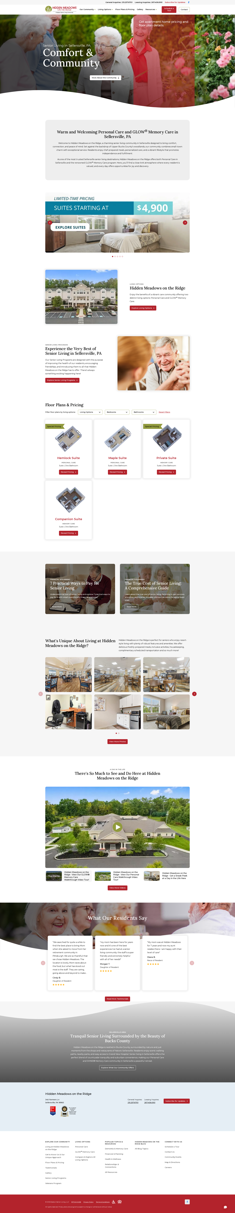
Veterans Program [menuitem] (53, 1183)
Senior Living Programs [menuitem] (55, 1178)
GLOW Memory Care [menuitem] (85, 1152)
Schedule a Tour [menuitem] (172, 1147)
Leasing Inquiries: (148, 2)
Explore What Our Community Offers (117, 1068)
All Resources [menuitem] (111, 1172)
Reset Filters (164, 412)
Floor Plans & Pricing (124, 9)
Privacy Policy (88, 1202)
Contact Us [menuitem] (170, 1152)
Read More (57, 607)
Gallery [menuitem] (48, 1173)
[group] (117, 222)
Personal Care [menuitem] (81, 1147)
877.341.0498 (76, 1202)
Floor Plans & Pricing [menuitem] (54, 1162)
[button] (50, 222)
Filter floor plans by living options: (60, 412)
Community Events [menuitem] (173, 1157)
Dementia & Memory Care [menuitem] (116, 1149)
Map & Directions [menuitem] (172, 1162)
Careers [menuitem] (168, 1167)
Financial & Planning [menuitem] (114, 1154)
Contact (184, 9)
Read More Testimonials (117, 999)
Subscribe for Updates (175, 2)
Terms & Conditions (103, 1202)
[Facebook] (187, 1201)
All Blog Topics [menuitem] (141, 1149)
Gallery (140, 9)
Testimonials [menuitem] (51, 1168)
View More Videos (118, 888)
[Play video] (117, 827)
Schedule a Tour (169, 9)
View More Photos (117, 742)
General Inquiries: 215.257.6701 (119, 2)
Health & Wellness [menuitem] (113, 1159)
